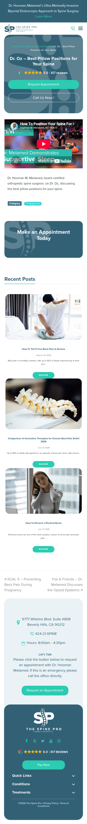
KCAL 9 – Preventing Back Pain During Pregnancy (22, 584)
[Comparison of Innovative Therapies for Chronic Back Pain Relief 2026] (43, 426)
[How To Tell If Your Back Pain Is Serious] (43, 337)
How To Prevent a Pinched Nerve (43, 523)
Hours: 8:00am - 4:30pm (46, 643)
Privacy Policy (51, 803)
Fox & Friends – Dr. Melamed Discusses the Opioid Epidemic (65, 584)
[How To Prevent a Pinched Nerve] (43, 511)
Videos (47, 46)
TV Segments (32, 203)
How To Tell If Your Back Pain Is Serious (43, 349)
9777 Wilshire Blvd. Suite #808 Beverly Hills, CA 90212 (46, 622)
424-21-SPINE (46, 633)
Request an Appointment (45, 690)
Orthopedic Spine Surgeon (26, 46)
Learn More (43, 17)
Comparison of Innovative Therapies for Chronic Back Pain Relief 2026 (43, 440)
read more (43, 375)
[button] (43, 73)
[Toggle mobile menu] (80, 29)
